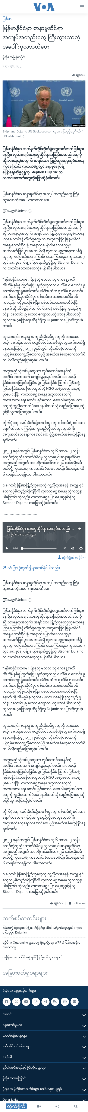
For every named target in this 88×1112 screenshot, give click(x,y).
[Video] (38, 1106)
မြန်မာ (7, 19)
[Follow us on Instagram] (36, 1002)
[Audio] (57, 1106)
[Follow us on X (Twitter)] (16, 1002)
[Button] (78, 75)
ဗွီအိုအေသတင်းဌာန (23, 534)
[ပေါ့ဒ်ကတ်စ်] (65, 1002)
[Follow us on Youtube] (26, 1002)
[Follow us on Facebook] (7, 1002)
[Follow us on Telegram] (45, 1002)
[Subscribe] (74, 1002)
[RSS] (55, 1002)
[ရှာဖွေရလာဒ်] (75, 1106)
